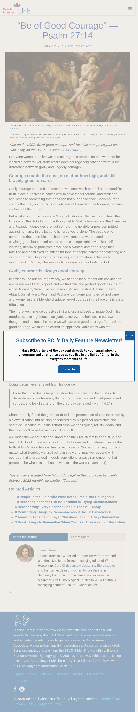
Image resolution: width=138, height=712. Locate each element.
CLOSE (129, 335)
